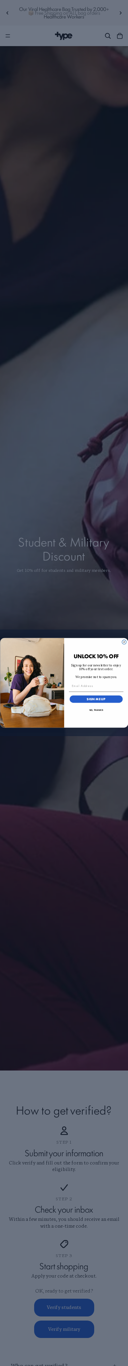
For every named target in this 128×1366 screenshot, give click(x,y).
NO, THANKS (96, 710)
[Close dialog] (124, 642)
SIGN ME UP (95, 699)
